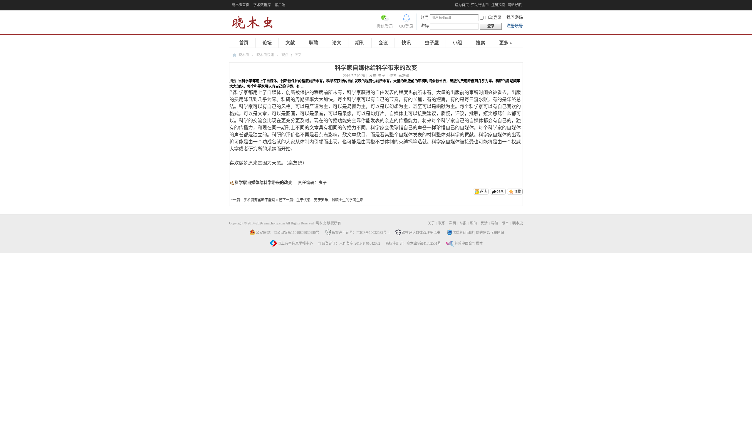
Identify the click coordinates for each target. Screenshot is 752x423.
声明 (452, 223)
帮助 (473, 223)
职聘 (313, 42)
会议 (383, 42)
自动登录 (493, 17)
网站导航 (515, 5)
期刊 (360, 42)
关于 (431, 223)
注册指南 (498, 5)
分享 (500, 191)
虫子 (381, 76)
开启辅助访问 (453, 4)
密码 (425, 26)
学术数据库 (262, 5)
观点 (284, 55)
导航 (494, 223)
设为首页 (462, 5)
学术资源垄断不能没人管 (263, 200)
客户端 (280, 5)
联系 (441, 223)
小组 (457, 42)
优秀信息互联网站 (490, 233)
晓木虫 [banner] (256, 23)
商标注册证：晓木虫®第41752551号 (413, 243)
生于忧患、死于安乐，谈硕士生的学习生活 (329, 200)
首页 (244, 42)
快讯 (406, 42)
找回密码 (514, 17)
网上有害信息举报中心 (295, 243)
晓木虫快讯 (265, 55)
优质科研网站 (463, 233)
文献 (290, 42)
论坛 (267, 42)
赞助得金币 (480, 5)
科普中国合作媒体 (468, 243)
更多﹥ (506, 42)
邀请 (483, 191)
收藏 (517, 191)
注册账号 (514, 26)
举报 (462, 223)
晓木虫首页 (240, 5)
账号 (425, 17)
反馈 (484, 223)
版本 (505, 223)
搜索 (480, 42)
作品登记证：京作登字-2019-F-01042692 (349, 243)
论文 (336, 42)
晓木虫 (244, 55)
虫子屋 (432, 42)
